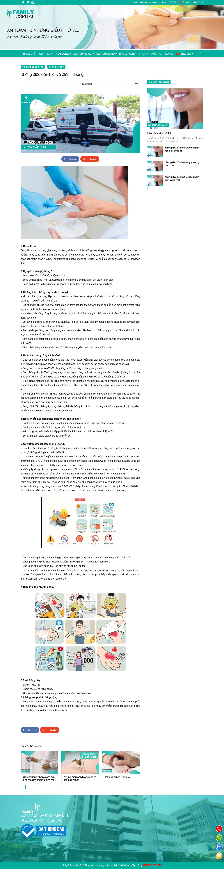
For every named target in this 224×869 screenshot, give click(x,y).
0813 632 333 (152, 865)
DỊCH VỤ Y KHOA (82, 53)
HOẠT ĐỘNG (62, 53)
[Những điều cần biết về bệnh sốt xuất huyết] (80, 762)
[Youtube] (33, 2)
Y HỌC (142, 53)
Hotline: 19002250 (169, 2)
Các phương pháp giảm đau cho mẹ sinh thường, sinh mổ (39, 778)
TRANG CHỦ (29, 53)
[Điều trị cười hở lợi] (175, 108)
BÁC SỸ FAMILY (127, 53)
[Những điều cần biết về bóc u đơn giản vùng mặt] (155, 180)
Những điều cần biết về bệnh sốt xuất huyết (80, 778)
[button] (199, 53)
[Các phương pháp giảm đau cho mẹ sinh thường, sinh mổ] (39, 762)
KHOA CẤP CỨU (56, 67)
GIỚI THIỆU (44, 53)
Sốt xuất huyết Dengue (117, 776)
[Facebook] (23, 2)
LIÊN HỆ (169, 53)
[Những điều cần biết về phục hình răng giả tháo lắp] (155, 151)
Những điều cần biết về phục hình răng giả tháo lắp (182, 149)
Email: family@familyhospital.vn (146, 2)
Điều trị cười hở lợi (159, 133)
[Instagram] (28, 2)
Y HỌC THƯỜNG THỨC (32, 67)
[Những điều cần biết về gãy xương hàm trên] (155, 166)
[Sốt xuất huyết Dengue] (121, 762)
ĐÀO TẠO (156, 53)
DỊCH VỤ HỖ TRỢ (105, 53)
